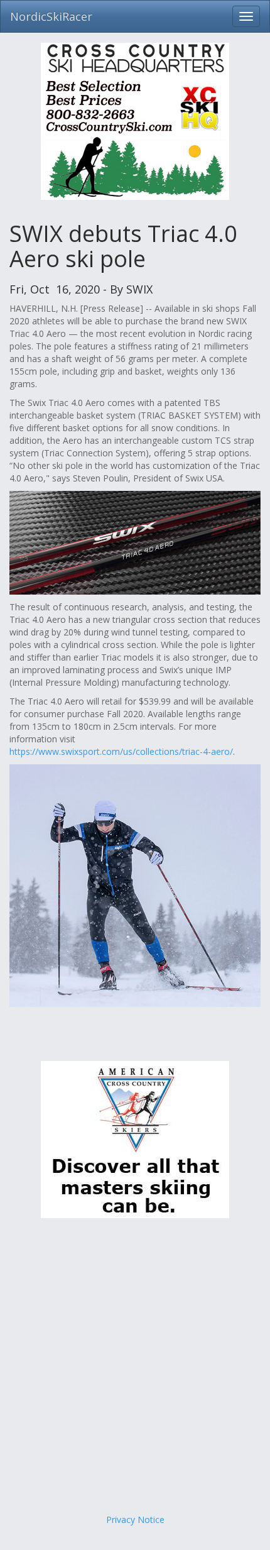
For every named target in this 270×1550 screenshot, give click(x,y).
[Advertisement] (135, 1366)
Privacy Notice (135, 1519)
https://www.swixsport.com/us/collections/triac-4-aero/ (121, 751)
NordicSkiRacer (51, 16)
